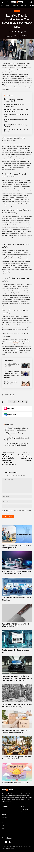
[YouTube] (6, 842)
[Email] (18, 31)
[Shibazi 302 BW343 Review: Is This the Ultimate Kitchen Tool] (17, 613)
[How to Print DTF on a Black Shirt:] (25, 365)
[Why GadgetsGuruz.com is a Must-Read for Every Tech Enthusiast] (17, 560)
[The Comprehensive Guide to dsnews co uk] (17, 639)
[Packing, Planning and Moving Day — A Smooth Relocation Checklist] (17, 719)
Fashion (17, 11)
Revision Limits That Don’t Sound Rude (16, 783)
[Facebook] (3, 842)
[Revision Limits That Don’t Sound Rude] (17, 772)
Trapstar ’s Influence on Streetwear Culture (15, 120)
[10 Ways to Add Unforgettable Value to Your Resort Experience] (17, 745)
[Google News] (5, 414)
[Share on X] (12, 31)
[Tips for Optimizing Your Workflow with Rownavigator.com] (17, 534)
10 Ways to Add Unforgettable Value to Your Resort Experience (16, 758)
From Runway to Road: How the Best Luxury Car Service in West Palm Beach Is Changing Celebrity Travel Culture (17, 678)
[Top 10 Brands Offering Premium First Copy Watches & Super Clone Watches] (25, 373)
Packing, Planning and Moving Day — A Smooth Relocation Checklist (16, 732)
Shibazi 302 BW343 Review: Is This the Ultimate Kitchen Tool (16, 625)
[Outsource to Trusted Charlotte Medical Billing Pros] (17, 587)
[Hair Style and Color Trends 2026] (25, 383)
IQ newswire (9, 36)
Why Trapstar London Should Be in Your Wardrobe (17, 131)
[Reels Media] (17, 2)
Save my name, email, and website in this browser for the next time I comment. (18, 511)
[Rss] (10, 842)
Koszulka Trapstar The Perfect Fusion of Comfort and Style (16, 110)
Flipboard (10, 408)
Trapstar (12, 395)
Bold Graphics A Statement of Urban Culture (16, 115)
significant (15, 342)
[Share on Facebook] (9, 31)
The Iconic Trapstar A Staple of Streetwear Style (14, 105)
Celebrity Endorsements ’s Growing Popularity (15, 125)
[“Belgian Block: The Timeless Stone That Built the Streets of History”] (17, 693)
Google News (11, 414)
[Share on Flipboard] (15, 31)
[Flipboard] (5, 408)
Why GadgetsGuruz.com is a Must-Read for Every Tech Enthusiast (16, 573)
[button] (3, 2)
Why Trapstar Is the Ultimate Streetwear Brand (13, 100)
